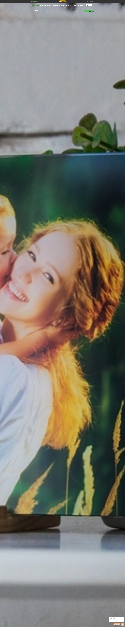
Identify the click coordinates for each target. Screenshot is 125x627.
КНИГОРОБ (89, 5)
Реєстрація (92, 1)
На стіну (47, 11)
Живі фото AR (43, 5)
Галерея (75, 11)
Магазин (82, 5)
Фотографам (76, 5)
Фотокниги (49, 5)
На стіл (61, 11)
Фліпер (67, 5)
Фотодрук (63, 5)
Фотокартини (56, 5)
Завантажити (63, 1)
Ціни (71, 5)
